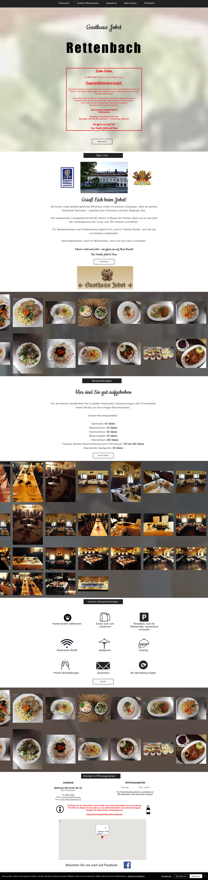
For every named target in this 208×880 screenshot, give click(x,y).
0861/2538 (69, 795)
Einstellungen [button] (167, 876)
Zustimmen (196, 876)
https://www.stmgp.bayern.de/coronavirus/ (104, 814)
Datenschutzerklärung (136, 876)
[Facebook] (127, 865)
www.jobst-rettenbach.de (70, 799)
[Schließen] (205, 876)
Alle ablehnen (181, 876)
